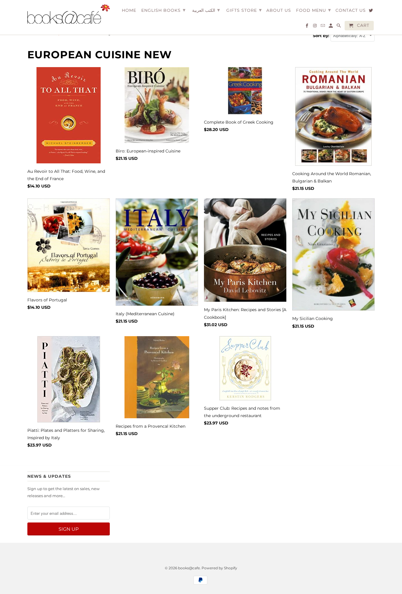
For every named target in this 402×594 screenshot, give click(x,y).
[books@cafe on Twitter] (371, 11)
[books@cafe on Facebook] (307, 26)
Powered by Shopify (219, 568)
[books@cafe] (68, 14)
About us (278, 10)
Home (129, 10)
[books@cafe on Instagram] (315, 26)
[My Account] (331, 26)
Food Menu (313, 10)
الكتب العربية (206, 10)
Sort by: (321, 35)
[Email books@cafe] (323, 26)
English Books (163, 10)
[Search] (339, 26)
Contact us (350, 10)
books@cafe (189, 568)
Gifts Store (244, 10)
